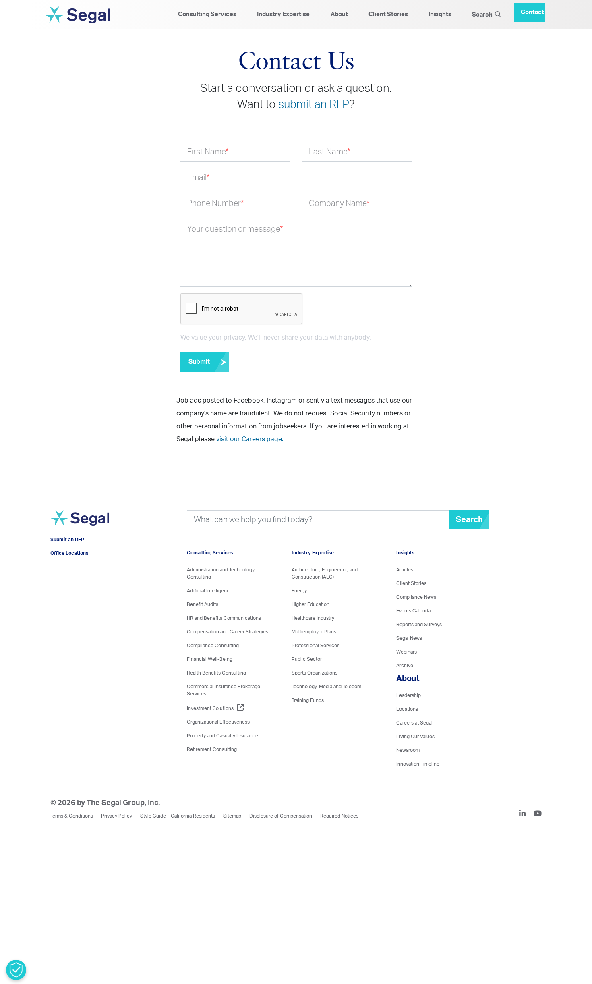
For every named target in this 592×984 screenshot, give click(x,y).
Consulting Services (207, 14)
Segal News (409, 638)
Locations (407, 709)
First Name (208, 152)
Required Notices (339, 816)
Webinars (406, 652)
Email (198, 178)
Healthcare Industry (313, 618)
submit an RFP (313, 104)
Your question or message (235, 229)
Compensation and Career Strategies (227, 631)
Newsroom (408, 750)
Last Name (329, 152)
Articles (404, 569)
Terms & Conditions (71, 816)
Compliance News (416, 597)
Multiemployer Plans (314, 631)
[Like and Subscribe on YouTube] (538, 814)
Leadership (408, 695)
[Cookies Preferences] (16, 970)
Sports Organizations (314, 673)
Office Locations (69, 565)
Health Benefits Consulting (216, 673)
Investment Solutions (210, 708)
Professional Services (315, 645)
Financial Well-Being (209, 659)
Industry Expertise (283, 14)
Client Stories (388, 14)
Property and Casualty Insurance (222, 735)
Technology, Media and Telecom (326, 686)
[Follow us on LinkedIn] (525, 814)
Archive (404, 665)
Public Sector (307, 659)
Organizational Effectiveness (218, 722)
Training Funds (308, 700)
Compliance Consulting (213, 645)
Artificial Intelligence (209, 590)
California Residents (193, 816)
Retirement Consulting (212, 749)
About (339, 14)
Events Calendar (414, 610)
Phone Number (215, 203)
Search (483, 15)
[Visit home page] (79, 528)
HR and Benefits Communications (224, 618)
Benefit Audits (202, 604)
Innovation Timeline (417, 764)
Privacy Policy (116, 816)
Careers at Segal (414, 722)
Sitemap (232, 816)
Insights (439, 14)
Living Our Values (415, 736)
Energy (299, 590)
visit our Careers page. (250, 439)
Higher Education (310, 604)
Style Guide (153, 816)
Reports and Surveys (419, 624)
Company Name (339, 203)
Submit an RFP (67, 551)
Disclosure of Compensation (280, 816)
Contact (532, 9)
